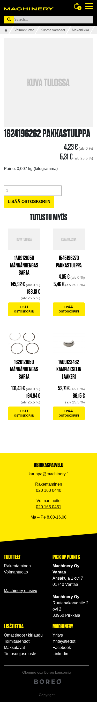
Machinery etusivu (20, 590)
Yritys (58, 635)
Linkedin (60, 654)
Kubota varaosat (53, 30)
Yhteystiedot (64, 641)
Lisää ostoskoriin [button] (24, 309)
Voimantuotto (24, 30)
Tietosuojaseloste (20, 654)
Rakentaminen (17, 566)
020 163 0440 (48, 490)
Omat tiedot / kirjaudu (23, 635)
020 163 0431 (48, 507)
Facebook (62, 647)
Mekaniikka (80, 30)
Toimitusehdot (16, 641)
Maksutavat (14, 647)
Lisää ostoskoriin (29, 201)
